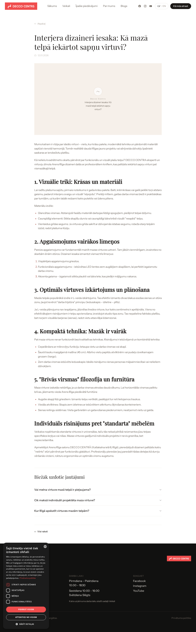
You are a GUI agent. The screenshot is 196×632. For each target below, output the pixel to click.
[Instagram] (145, 6)
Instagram (139, 586)
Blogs (124, 6)
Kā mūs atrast (180, 6)
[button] (26, 624)
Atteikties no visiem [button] (26, 617)
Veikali (66, 6)
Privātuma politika (181, 618)
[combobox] (45, 546)
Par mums (109, 6)
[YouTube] (150, 6)
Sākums (52, 6)
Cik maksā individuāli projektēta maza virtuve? (64, 500)
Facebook (139, 581)
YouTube (138, 590)
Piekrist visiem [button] (26, 609)
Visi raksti (42, 531)
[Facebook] (139, 6)
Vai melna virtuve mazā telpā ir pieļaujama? (62, 489)
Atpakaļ (41, 23)
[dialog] (26, 586)
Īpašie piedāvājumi (87, 6)
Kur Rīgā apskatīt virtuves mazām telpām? (61, 511)
